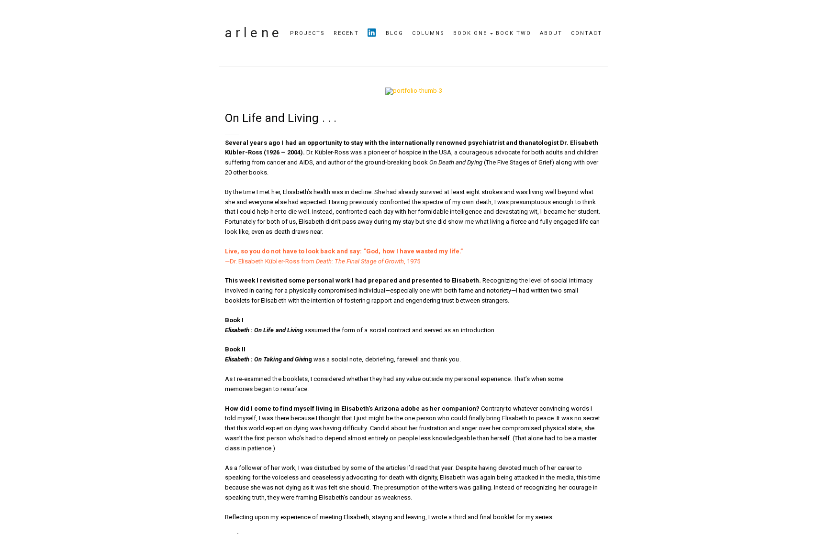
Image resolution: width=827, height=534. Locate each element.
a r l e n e (252, 33)
